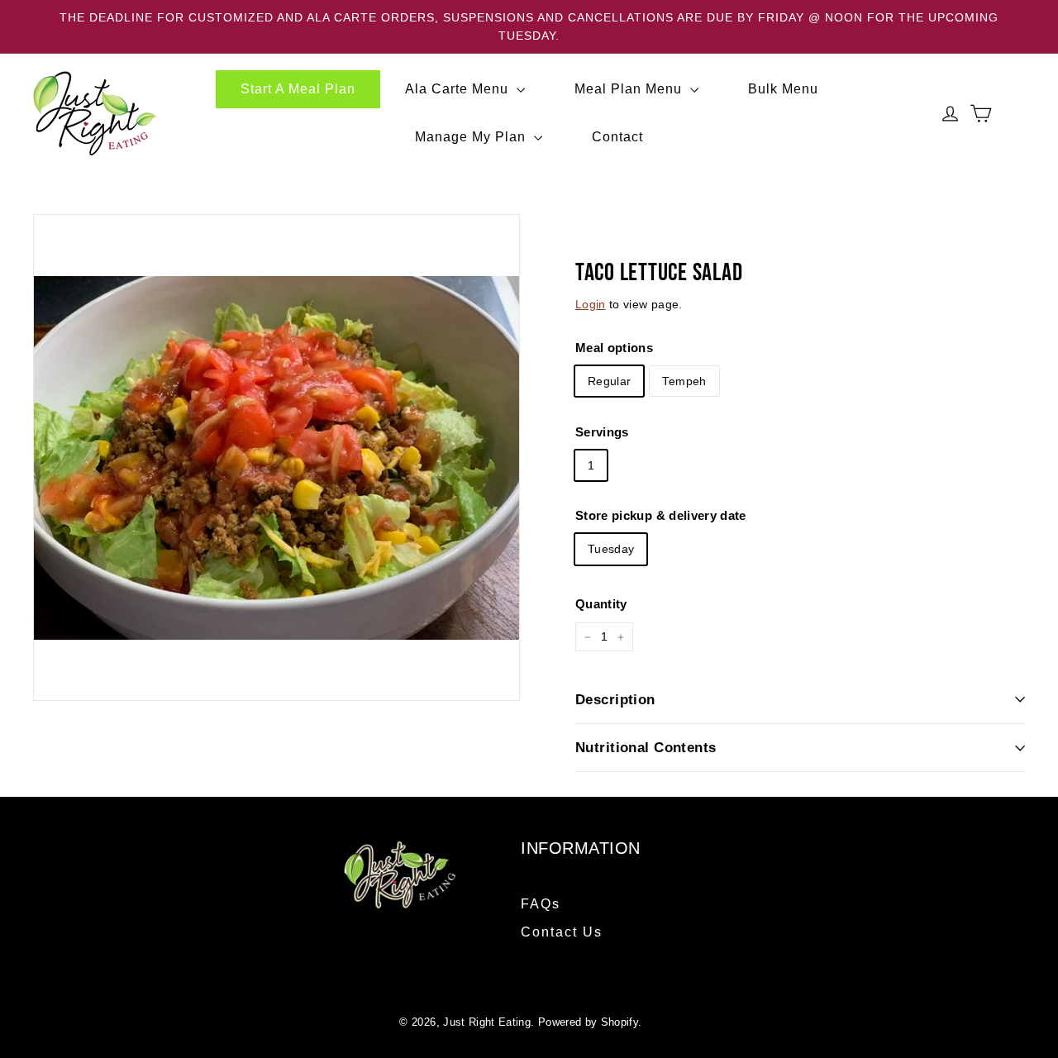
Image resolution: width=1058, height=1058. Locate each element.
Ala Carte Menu (458, 89)
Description (615, 700)
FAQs (540, 904)
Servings (602, 432)
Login (590, 304)
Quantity (601, 604)
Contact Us (562, 932)
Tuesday (611, 549)
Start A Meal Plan (298, 89)
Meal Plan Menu (630, 89)
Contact (617, 137)
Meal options (614, 348)
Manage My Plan (472, 137)
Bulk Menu (783, 89)
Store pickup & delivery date (660, 516)
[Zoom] (276, 457)
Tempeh (684, 381)
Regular (609, 381)
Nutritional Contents (646, 747)
